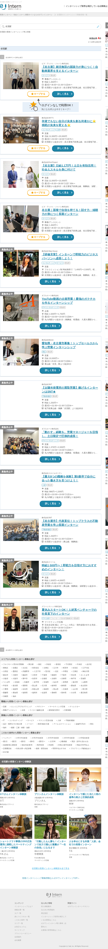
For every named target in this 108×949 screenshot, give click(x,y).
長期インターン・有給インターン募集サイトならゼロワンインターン (26, 15)
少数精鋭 (63, 741)
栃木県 (75, 682)
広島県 (65, 689)
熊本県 (63, 693)
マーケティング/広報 (57, 707)
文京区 (25, 668)
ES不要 (6, 752)
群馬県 (65, 682)
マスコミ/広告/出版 (46, 720)
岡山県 (55, 689)
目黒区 (15, 668)
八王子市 (37, 671)
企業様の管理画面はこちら (51, 930)
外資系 (51, 745)
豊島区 (5, 668)
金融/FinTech (81, 724)
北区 (56, 671)
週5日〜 (42, 741)
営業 (4, 707)
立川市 (55, 668)
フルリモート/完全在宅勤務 (13, 664)
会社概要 (17, 940)
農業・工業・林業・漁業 (20, 728)
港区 (39, 664)
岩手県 (36, 682)
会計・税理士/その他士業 (12, 724)
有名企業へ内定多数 (23, 748)
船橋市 (54, 675)
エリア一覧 (18, 923)
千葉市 (63, 675)
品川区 (89, 664)
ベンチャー (7, 738)
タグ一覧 (17, 913)
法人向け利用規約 (48, 910)
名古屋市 (84, 686)
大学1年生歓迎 (21, 738)
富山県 (34, 686)
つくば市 (6, 682)
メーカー (30, 724)
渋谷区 (48, 664)
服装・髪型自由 (42, 748)
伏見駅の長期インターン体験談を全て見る (50, 868)
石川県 (44, 686)
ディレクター (75, 707)
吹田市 (34, 679)
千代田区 (69, 664)
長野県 (25, 686)
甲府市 (5, 686)
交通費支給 (7, 748)
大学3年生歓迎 (53, 738)
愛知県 (73, 686)
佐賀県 (44, 693)
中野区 (65, 671)
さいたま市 (85, 675)
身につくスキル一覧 (22, 917)
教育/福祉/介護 (43, 724)
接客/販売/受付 (54, 710)
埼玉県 (73, 675)
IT (3, 720)
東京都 (30, 664)
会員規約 (17, 937)
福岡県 (25, 693)
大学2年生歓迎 (37, 738)
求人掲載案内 (46, 906)
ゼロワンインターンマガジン (79, 906)
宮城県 (46, 682)
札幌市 (26, 682)
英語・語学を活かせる (80, 741)
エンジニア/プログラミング (21, 707)
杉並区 (75, 668)
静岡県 (63, 686)
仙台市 (55, 682)
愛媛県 (5, 693)
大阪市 (15, 679)
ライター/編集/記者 (37, 710)
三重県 (5, 689)
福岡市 (34, 693)
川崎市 (15, 675)
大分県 (73, 693)
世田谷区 (35, 668)
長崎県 (54, 693)
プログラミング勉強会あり (81, 748)
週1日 (5, 741)
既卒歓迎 (40, 745)
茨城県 (83, 679)
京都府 (44, 679)
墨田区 (15, 671)
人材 (59, 720)
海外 (14, 696)
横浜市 (5, 675)
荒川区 (47, 671)
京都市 (54, 679)
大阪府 (5, 679)
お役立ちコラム (20, 927)
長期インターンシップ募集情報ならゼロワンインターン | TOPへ (50, 878)
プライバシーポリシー (22, 933)
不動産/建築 (70, 720)
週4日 (32, 741)
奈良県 (25, 689)
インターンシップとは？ (23, 906)
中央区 (79, 664)
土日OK (53, 741)
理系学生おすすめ (59, 748)
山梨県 (84, 682)
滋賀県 (15, 689)
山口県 (75, 689)
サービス (30, 720)
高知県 (15, 693)
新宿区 (58, 664)
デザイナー (40, 707)
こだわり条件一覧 (21, 920)
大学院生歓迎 (84, 738)
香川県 (84, 689)
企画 (23, 710)
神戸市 (73, 679)
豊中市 (25, 679)
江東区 (75, 671)
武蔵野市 (25, 671)
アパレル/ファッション (62, 724)
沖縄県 (5, 696)
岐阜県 (54, 686)
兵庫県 (63, 679)
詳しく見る (63, 94)
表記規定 (44, 913)
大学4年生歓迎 (69, 738)
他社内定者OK (27, 745)
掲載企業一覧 (19, 910)
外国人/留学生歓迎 (65, 745)
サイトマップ (19, 930)
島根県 (46, 689)
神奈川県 (85, 671)
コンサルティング (16, 720)
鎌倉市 (25, 675)
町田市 (65, 668)
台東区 (46, 668)
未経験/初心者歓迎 (10, 745)
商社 (92, 724)
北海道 (17, 682)
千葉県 (44, 675)
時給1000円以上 (83, 745)
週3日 (23, 741)
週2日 (14, 741)
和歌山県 (35, 689)
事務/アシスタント (10, 710)
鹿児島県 (84, 693)
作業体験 (67, 710)
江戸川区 (85, 668)
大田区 (5, 671)
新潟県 (15, 686)
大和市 (34, 675)
